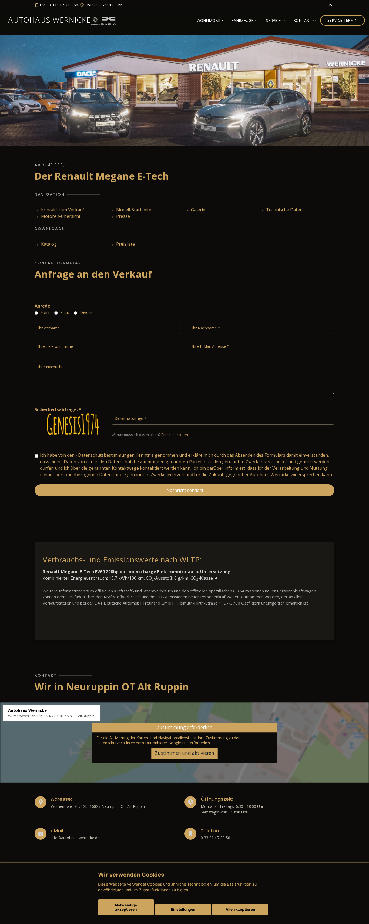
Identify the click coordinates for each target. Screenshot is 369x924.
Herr (44, 312)
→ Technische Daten (281, 210)
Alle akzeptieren (240, 909)
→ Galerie (195, 210)
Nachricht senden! (184, 490)
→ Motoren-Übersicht (57, 216)
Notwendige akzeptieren (126, 907)
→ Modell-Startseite (130, 210)
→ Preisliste (122, 244)
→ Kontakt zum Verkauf (59, 210)
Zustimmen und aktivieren (184, 753)
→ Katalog (46, 244)
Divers (86, 312)
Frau (64, 312)
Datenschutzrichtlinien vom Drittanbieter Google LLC (142, 742)
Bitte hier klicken (174, 434)
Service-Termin (342, 20)
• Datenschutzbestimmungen (105, 455)
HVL (330, 5)
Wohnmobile (210, 20)
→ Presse (120, 216)
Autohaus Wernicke (49, 20)
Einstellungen (183, 909)
